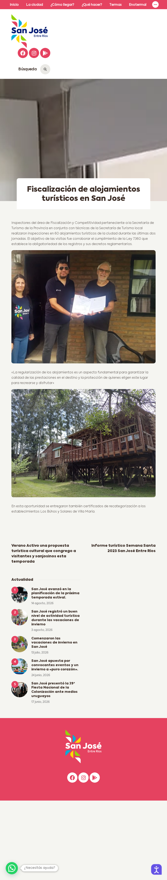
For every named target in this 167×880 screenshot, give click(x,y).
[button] (12, 868)
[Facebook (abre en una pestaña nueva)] (23, 53)
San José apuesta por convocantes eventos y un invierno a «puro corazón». (54, 665)
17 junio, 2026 (40, 702)
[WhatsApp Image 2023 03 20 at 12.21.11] (83, 444)
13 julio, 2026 (39, 652)
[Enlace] (155, 4)
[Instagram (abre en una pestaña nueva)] (34, 53)
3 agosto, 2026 (42, 630)
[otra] (83, 308)
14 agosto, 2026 (42, 603)
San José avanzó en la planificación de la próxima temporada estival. (55, 594)
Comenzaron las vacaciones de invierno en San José (54, 643)
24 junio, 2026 (40, 675)
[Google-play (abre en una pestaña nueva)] (45, 53)
